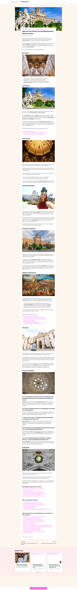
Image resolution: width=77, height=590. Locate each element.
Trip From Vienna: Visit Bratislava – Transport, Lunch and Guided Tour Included (37, 526)
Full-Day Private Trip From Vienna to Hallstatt (31, 518)
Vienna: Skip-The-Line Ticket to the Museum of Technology (33, 488)
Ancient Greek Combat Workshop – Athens (48, 542)
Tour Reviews (42, 29)
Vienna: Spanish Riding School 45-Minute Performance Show (34, 317)
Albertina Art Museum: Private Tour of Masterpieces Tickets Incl (34, 318)
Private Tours (31, 29)
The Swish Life (25, 35)
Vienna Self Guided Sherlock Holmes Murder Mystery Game (34, 531)
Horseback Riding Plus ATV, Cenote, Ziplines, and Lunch (38, 566)
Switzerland (37, 29)
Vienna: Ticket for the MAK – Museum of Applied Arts (32, 494)
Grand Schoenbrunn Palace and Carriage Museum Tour (33, 491)
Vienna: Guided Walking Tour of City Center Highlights (32, 503)
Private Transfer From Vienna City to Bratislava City (32, 528)
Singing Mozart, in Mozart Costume (29, 507)
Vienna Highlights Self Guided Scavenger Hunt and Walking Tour (34, 132)
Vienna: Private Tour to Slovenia (29, 320)
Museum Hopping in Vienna (28, 490)
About (65, 1)
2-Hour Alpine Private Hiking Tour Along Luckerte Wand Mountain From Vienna (37, 509)
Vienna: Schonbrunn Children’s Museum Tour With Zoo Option (34, 495)
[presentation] (22, 557)
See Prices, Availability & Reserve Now (38, 588)
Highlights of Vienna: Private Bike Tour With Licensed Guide (34, 516)
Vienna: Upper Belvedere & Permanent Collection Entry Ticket (34, 323)
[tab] (36, 572)
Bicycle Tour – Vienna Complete (28, 506)
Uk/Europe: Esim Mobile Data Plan (29, 131)
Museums (27, 29)
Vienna (46, 29)
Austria (23, 29)
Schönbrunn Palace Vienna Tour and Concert (31, 321)
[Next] (60, 562)
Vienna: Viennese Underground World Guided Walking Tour (33, 134)
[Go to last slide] (16, 562)
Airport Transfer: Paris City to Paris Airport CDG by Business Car (54, 566)
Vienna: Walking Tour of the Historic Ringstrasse (31, 529)
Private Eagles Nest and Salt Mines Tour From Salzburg (29, 543)
